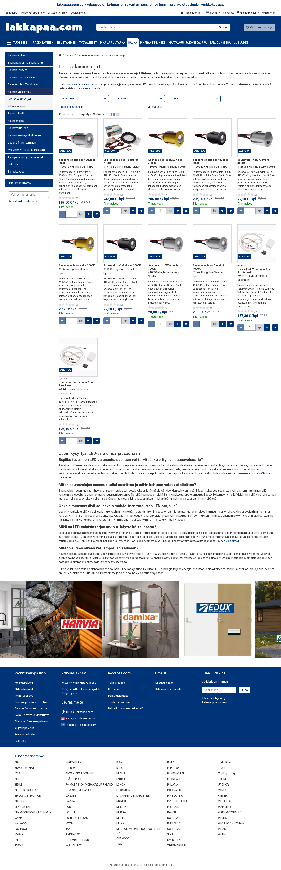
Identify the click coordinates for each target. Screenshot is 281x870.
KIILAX (120, 767)
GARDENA (71, 795)
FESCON (71, 767)
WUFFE (222, 834)
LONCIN (120, 784)
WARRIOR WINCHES (230, 812)
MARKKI (121, 801)
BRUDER (20, 801)
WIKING (222, 828)
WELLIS (222, 817)
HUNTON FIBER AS (77, 817)
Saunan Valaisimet (227, 540)
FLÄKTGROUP (74, 779)
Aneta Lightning (24, 767)
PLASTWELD (175, 779)
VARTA (222, 790)
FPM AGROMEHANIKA (78, 790)
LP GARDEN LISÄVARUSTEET (133, 795)
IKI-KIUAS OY (73, 834)
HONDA (70, 806)
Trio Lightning (226, 773)
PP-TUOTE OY (176, 795)
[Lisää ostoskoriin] (96, 214)
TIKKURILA (224, 762)
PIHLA (170, 762)
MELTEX (121, 806)
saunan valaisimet (83, 84)
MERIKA (121, 812)
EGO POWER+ (23, 828)
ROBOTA (172, 817)
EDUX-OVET (22, 823)
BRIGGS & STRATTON (28, 795)
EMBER (19, 834)
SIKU (170, 834)
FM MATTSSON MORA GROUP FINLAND (89, 784)
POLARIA (172, 784)
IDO (68, 828)
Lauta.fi (121, 779)
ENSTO (19, 840)
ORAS (119, 844)
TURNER (223, 779)
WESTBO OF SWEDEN (231, 823)
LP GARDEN (123, 790)
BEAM (18, 784)
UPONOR (223, 784)
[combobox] (163, 27)
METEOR (121, 817)
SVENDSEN (174, 840)
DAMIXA (19, 817)
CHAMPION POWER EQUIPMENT (34, 812)
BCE (17, 779)
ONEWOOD (122, 838)
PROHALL (173, 806)
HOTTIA (70, 812)
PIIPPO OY (173, 767)
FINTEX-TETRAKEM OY (80, 773)
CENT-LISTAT (23, 806)
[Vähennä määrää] (62, 214)
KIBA (119, 762)
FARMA (19, 845)
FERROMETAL (74, 762)
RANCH (171, 812)
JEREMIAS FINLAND (77, 840)
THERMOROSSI (176, 845)
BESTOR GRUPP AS (26, 790)
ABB (17, 762)
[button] (214, 702)
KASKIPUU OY (74, 845)
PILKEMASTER (176, 773)
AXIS (17, 773)
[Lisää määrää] (88, 214)
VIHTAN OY (224, 801)
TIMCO (222, 767)
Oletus (97, 114)
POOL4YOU (174, 790)
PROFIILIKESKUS (177, 801)
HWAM (70, 823)
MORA (120, 823)
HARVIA (70, 801)
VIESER (222, 795)
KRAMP (120, 773)
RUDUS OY (173, 823)
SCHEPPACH (174, 828)
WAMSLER (224, 806)
